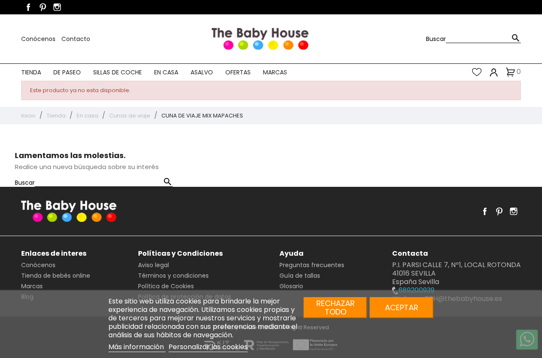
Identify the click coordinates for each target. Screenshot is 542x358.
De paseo (67, 72)
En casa (166, 72)
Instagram (57, 7)
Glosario (291, 286)
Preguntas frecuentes (311, 265)
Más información (137, 347)
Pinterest (43, 7)
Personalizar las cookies (208, 347)
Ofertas (238, 72)
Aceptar (401, 307)
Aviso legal (153, 265)
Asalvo (202, 72)
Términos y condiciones (173, 275)
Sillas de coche (117, 72)
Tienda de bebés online (55, 275)
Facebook (28, 7)
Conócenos (39, 39)
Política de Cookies (166, 286)
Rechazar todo (335, 307)
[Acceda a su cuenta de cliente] (494, 72)
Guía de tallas (299, 275)
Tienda (31, 72)
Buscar (436, 39)
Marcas (275, 72)
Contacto (75, 39)
